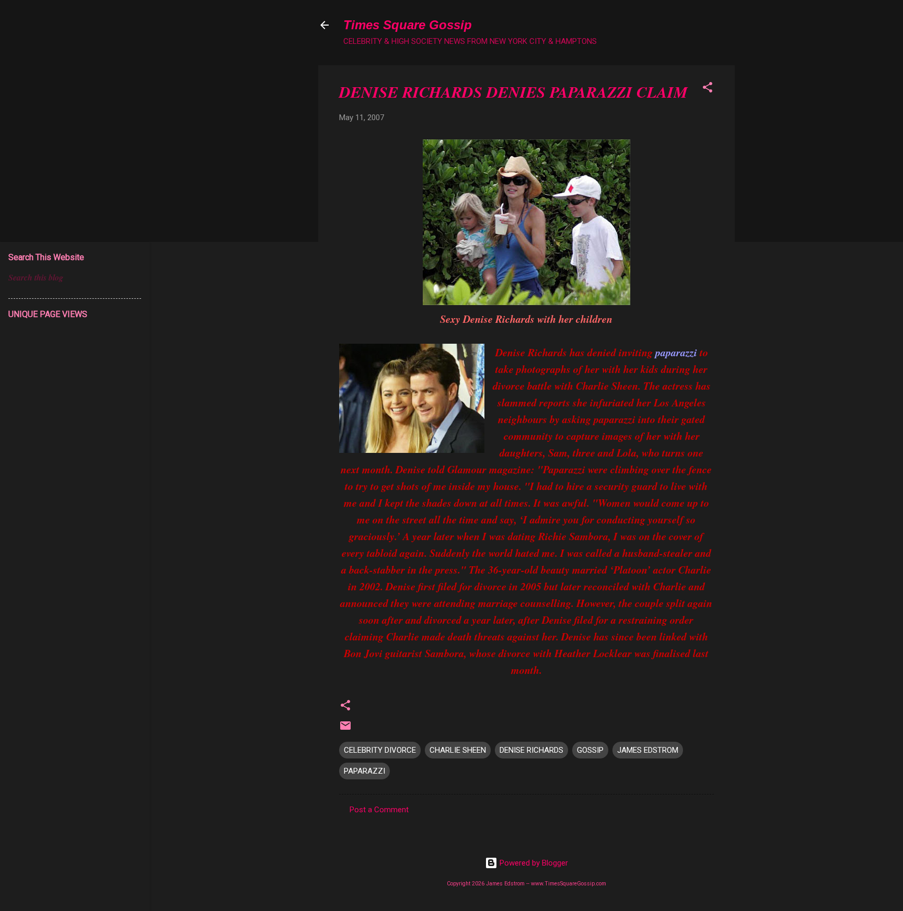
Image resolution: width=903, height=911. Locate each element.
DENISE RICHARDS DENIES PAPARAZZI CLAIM (513, 92)
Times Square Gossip (407, 25)
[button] (707, 89)
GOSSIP (590, 750)
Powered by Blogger (532, 863)
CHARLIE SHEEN (458, 750)
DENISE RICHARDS (531, 750)
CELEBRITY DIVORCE (380, 750)
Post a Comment (379, 809)
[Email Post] (345, 729)
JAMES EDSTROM (647, 750)
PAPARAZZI (364, 771)
